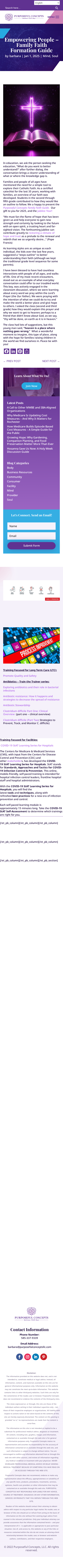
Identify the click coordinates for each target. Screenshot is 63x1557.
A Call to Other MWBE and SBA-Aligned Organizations (31, 409)
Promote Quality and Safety (19, 675)
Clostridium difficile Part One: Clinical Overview (25, 712)
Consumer (13, 481)
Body (10, 468)
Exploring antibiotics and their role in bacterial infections (30, 688)
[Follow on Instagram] (27, 1357)
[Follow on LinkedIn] (35, 1357)
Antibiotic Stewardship (16, 705)
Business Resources (19, 472)
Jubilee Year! (44, 210)
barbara (15, 56)
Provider (12, 495)
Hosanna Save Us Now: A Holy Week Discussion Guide (30, 450)
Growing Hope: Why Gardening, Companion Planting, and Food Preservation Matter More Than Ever (30, 441)
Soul (55, 56)
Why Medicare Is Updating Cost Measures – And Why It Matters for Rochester (29, 418)
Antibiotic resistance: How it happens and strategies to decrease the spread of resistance (31, 697)
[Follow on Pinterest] (43, 1357)
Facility (11, 486)
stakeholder (14, 761)
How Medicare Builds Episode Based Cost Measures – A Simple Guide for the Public (30, 430)
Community (14, 477)
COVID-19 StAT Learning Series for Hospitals (27, 745)
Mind (46, 56)
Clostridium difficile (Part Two (20, 720)
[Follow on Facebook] (19, 1357)
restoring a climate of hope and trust (28, 234)
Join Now (31, 386)
